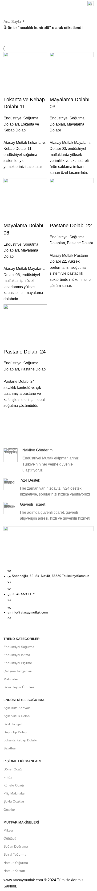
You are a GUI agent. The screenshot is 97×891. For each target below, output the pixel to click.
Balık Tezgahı (14, 724)
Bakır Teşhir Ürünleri (19, 687)
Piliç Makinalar (14, 793)
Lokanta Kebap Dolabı (20, 740)
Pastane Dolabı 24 (25, 352)
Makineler (11, 679)
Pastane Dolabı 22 (71, 225)
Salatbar (10, 748)
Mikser (8, 830)
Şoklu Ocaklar (14, 801)
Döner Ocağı (13, 769)
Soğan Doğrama (16, 846)
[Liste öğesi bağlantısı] (48, 596)
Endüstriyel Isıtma (17, 655)
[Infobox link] (90, 4)
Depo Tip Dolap (15, 732)
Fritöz (8, 777)
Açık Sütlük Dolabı (17, 716)
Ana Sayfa (12, 22)
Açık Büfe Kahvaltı (17, 708)
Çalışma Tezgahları (18, 671)
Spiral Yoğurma (15, 854)
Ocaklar (9, 809)
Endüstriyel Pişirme (18, 663)
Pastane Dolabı (80, 243)
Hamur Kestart (14, 871)
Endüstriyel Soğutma (19, 647)
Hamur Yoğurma (16, 863)
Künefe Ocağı (14, 785)
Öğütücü (10, 838)
